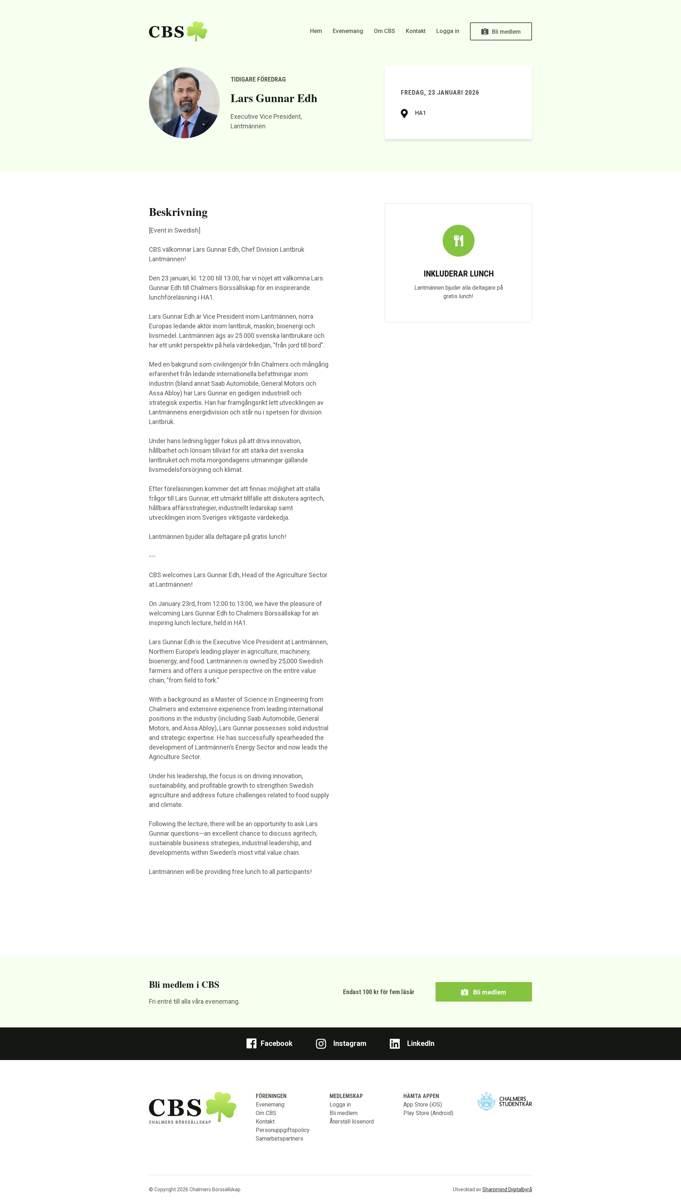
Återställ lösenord (352, 1121)
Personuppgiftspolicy (283, 1130)
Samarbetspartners (279, 1138)
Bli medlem (506, 31)
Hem (316, 31)
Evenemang (348, 31)
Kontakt (416, 31)
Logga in (447, 31)
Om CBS (384, 31)
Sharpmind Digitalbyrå (507, 1189)
